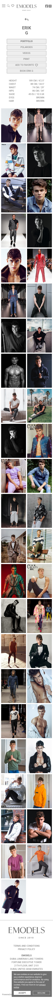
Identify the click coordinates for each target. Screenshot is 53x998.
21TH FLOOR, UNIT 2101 (26, 965)
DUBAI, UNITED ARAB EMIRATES (26, 969)
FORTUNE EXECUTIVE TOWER (27, 962)
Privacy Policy (26, 949)
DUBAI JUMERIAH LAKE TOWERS (26, 959)
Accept (22, 993)
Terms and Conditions (26, 946)
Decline (41, 993)
